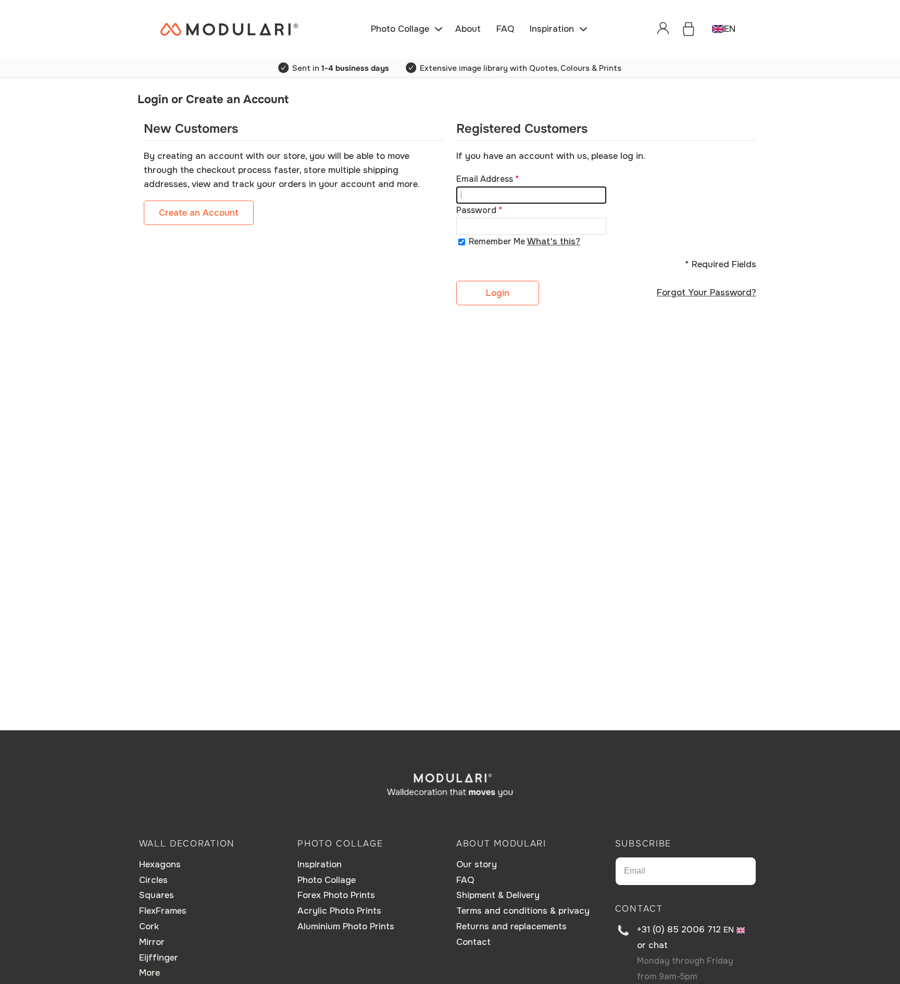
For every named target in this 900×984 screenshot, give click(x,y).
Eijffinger (158, 957)
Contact (473, 942)
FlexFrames (162, 910)
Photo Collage (326, 880)
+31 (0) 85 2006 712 (679, 929)
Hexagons (160, 864)
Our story (476, 864)
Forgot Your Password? (706, 292)
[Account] (663, 29)
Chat (658, 945)
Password (476, 210)
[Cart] (688, 29)
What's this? (553, 241)
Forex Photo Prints (336, 895)
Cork (149, 926)
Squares (156, 895)
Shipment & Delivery (498, 895)
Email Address (484, 178)
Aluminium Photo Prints (345, 926)
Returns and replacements (511, 926)
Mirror (152, 942)
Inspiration (319, 864)
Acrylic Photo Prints (339, 910)
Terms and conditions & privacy (523, 910)
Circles (153, 880)
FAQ (465, 880)
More (149, 972)
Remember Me (497, 241)
